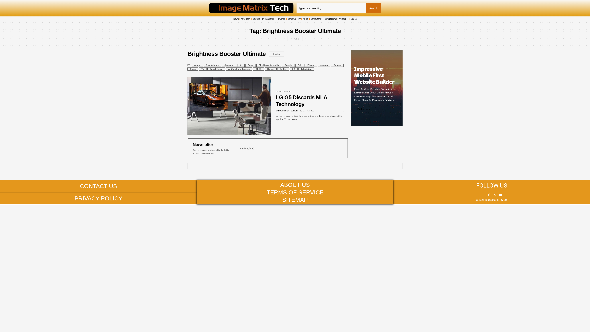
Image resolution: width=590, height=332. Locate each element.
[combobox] (331, 8)
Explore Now (363, 109)
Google (288, 65)
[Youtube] (500, 195)
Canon (270, 69)
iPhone (310, 65)
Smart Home (216, 69)
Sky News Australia (269, 65)
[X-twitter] (494, 195)
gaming (324, 65)
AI (241, 65)
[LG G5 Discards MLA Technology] (229, 106)
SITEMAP (295, 199)
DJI (299, 65)
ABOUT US (295, 185)
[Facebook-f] (488, 195)
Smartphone (212, 65)
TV (202, 69)
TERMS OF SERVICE (295, 192)
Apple (197, 65)
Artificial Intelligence (239, 69)
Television (306, 69)
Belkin (283, 69)
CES (279, 91)
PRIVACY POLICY (98, 198)
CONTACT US (98, 186)
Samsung (229, 65)
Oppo (193, 69)
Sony (250, 65)
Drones (337, 65)
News (287, 91)
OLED (259, 69)
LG (293, 69)
